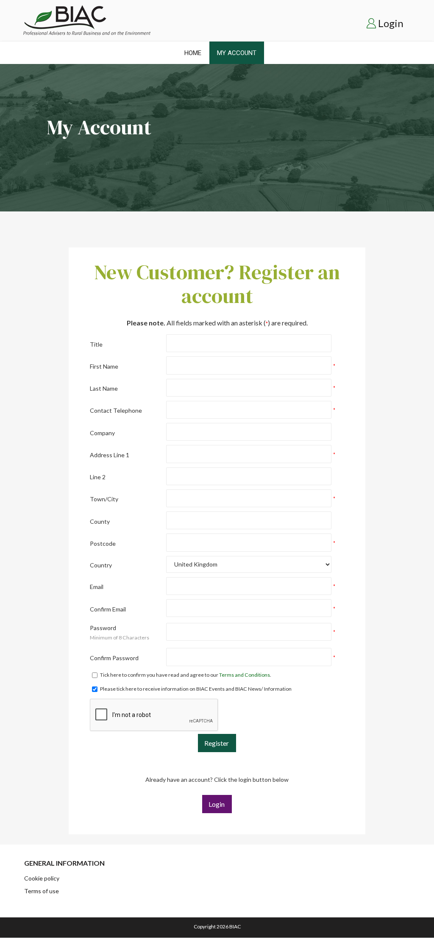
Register (216, 743)
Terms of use (41, 891)
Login (390, 23)
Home (192, 53)
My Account (236, 53)
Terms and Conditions (244, 675)
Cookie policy (41, 878)
